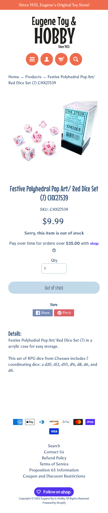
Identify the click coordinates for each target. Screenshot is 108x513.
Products (33, 76)
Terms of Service (54, 464)
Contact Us (54, 451)
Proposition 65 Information (54, 470)
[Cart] (61, 59)
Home (13, 76)
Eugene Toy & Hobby (53, 498)
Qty (54, 260)
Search (54, 445)
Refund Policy (54, 458)
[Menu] (32, 59)
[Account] (46, 59)
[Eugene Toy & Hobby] (54, 31)
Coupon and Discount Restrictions (54, 476)
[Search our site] (76, 59)
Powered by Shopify (54, 502)
